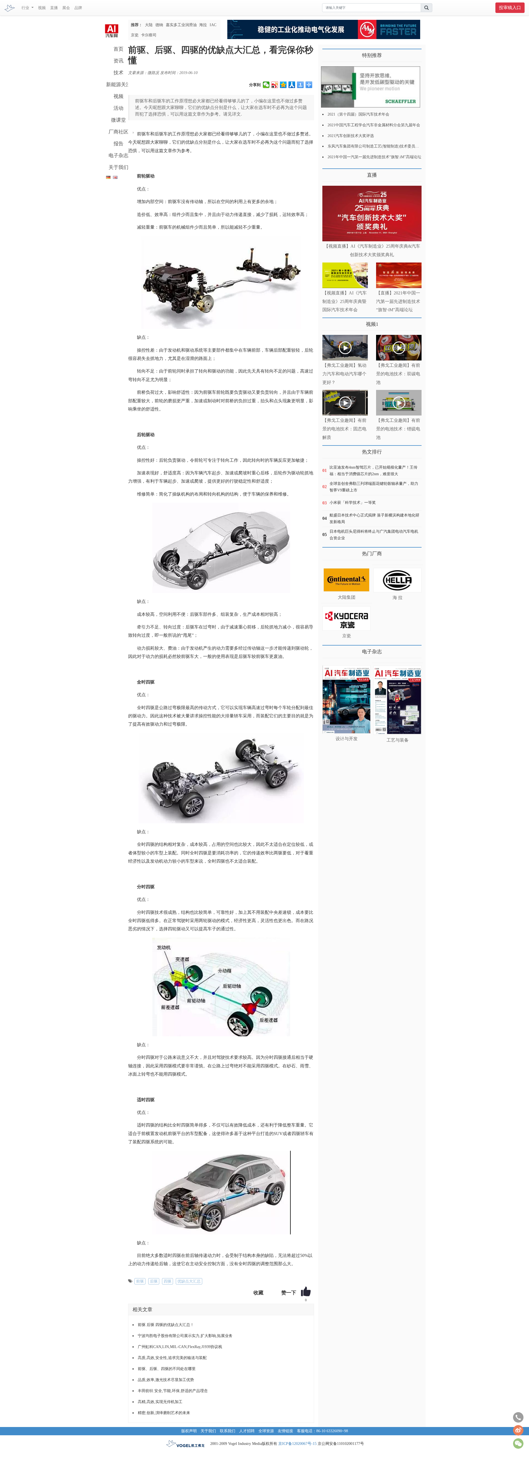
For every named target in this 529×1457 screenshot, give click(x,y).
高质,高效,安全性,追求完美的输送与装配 (172, 1358)
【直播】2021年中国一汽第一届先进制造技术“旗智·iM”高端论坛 (398, 301)
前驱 (140, 1281)
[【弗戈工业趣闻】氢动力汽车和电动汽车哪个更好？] (345, 347)
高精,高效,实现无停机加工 (160, 1402)
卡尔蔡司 (148, 35)
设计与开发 (347, 738)
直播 (54, 8)
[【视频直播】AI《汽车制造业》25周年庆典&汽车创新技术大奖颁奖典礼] (372, 214)
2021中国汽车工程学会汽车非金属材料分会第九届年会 (374, 125)
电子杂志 (118, 155)
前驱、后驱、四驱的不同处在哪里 (167, 1369)
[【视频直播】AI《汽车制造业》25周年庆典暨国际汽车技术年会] (345, 275)
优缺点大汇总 (189, 1281)
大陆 (149, 25)
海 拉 (398, 597)
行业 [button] (25, 8)
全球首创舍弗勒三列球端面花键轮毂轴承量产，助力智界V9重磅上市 (374, 487)
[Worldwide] (114, 176)
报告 (118, 143)
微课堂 (118, 120)
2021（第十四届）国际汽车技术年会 (358, 114)
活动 (118, 108)
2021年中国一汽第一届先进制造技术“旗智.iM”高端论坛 (374, 157)
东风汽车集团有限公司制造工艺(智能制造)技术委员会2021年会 (381, 146)
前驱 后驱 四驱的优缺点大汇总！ (166, 1325)
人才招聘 (247, 1431)
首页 (118, 49)
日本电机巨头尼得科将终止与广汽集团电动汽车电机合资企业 (374, 534)
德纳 (159, 25)
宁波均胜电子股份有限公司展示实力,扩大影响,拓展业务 (185, 1336)
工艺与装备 (398, 740)
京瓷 (135, 35)
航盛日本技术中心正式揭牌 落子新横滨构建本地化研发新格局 (374, 518)
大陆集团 (346, 597)
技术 (118, 72)
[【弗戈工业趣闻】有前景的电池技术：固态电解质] (345, 402)
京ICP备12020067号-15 (297, 1444)
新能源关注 (118, 84)
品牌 (78, 8)
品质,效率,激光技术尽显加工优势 (166, 1380)
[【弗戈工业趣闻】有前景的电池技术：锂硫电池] (399, 402)
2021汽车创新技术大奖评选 (351, 136)
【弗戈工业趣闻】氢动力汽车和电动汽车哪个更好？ (344, 374)
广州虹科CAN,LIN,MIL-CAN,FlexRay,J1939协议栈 (180, 1347)
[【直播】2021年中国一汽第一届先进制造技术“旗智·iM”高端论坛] (399, 275)
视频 (42, 8)
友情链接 (285, 1431)
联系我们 (227, 1431)
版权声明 (189, 1431)
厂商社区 (118, 132)
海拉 (203, 25)
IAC (213, 25)
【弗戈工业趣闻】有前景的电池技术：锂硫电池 (398, 429)
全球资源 (266, 1431)
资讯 (118, 61)
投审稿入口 (510, 7)
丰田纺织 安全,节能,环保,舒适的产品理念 (173, 1391)
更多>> (327, 173)
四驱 (167, 1281)
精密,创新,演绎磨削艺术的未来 (164, 1413)
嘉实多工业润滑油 (181, 25)
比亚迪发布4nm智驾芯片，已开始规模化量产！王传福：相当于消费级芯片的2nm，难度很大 (373, 470)
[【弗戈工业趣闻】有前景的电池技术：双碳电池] (399, 347)
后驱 (154, 1281)
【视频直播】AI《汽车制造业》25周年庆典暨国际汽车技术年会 (344, 301)
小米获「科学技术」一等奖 (353, 503)
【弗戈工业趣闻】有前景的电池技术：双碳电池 (398, 374)
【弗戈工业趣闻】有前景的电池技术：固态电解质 (344, 429)
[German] (106, 176)
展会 (66, 8)
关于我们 (118, 167)
